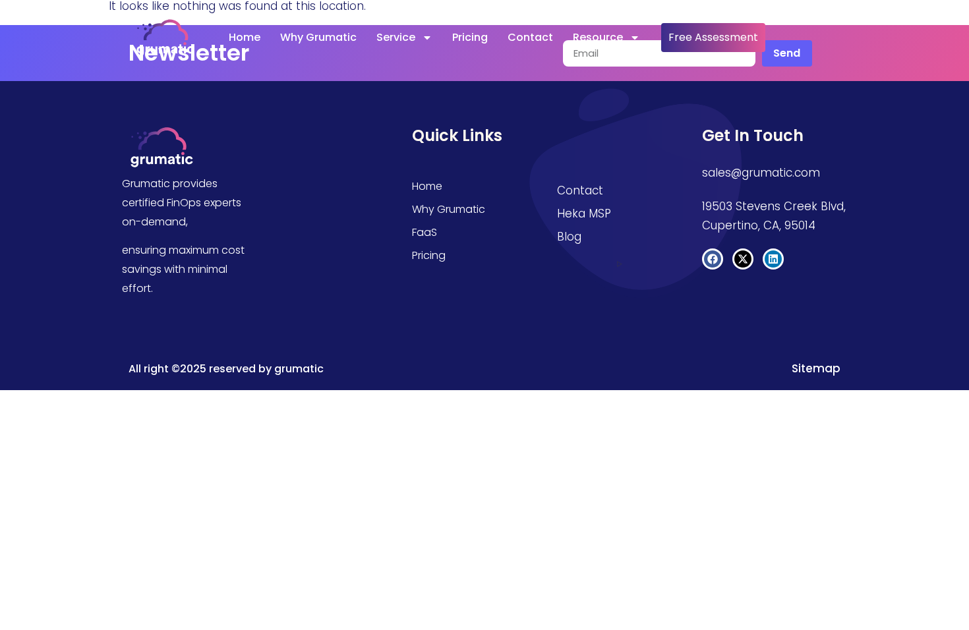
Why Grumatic (318, 37)
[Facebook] (712, 259)
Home (244, 37)
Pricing (470, 37)
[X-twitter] (742, 259)
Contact (530, 37)
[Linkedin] (773, 259)
